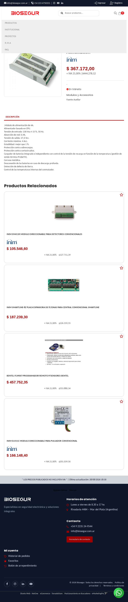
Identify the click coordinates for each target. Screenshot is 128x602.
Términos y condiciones (113, 586)
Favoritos (13, 561)
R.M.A (8, 43)
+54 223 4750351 (42, 3)
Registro (118, 3)
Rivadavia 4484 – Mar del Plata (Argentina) (94, 509)
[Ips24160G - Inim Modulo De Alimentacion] (32, 66)
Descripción (13, 117)
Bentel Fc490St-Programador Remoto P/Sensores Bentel (37, 376)
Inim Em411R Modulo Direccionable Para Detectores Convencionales (44, 234)
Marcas (72, 490)
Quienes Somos (60, 490)
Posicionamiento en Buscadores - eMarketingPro (84, 594)
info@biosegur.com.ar (17, 3)
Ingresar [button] (102, 3)
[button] (115, 13)
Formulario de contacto (79, 539)
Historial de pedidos (19, 556)
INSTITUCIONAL (12, 30)
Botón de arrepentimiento (22, 565)
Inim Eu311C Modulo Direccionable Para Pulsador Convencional (42, 441)
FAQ (6, 50)
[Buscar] (62, 13)
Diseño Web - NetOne (29, 594)
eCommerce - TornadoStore (51, 594)
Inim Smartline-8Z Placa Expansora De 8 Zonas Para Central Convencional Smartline (53, 307)
